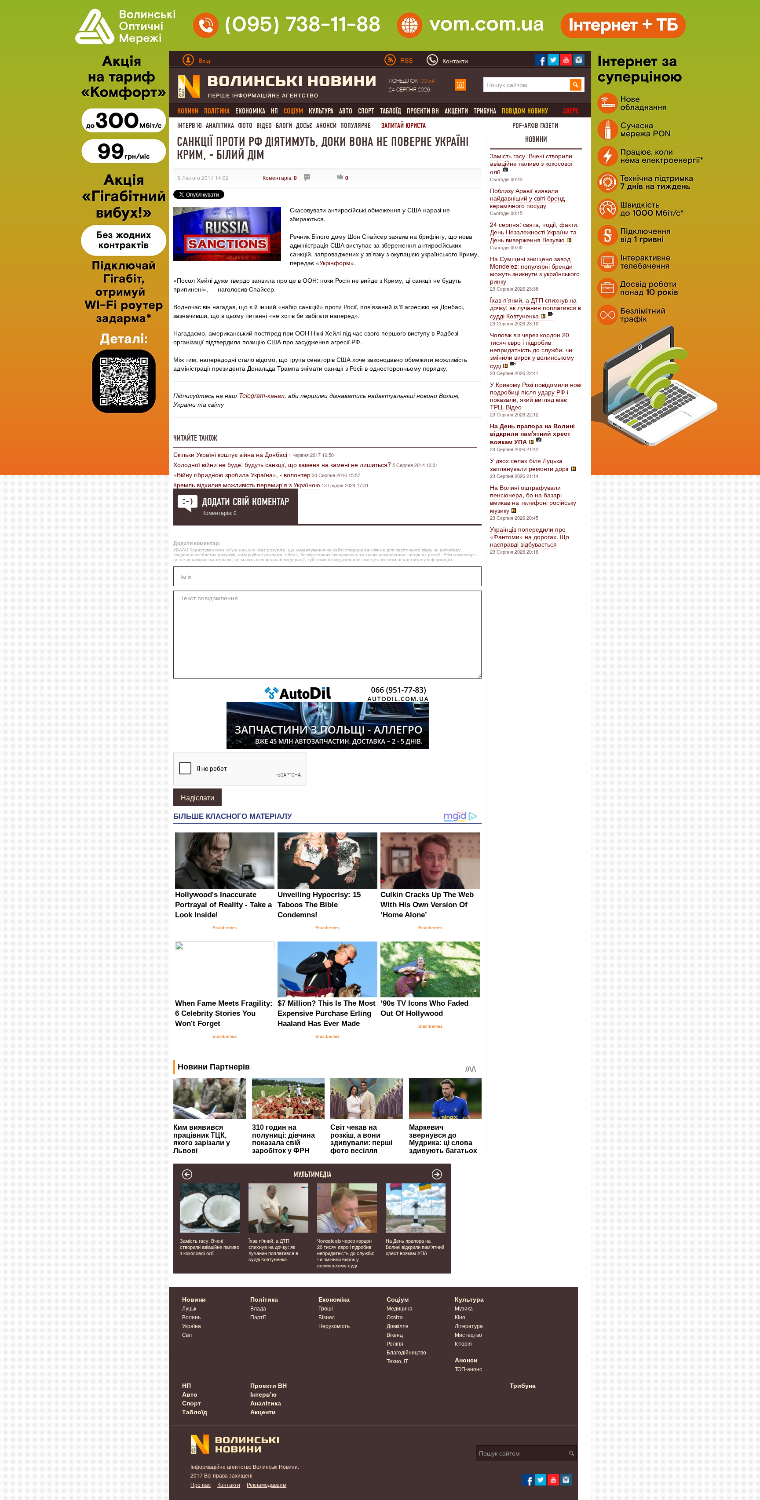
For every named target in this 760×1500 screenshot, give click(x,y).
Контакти (228, 1484)
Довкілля (398, 1325)
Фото (245, 125)
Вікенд (395, 1334)
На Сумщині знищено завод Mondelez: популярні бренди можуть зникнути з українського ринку (535, 269)
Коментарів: (280, 177)
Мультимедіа (312, 1174)
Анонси (326, 125)
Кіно (460, 1317)
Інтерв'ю (189, 125)
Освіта (395, 1317)
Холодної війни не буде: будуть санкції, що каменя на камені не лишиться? (282, 464)
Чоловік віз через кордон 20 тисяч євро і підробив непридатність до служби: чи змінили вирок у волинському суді (532, 350)
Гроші (325, 1308)
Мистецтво (468, 1334)
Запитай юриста (403, 125)
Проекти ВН (423, 111)
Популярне (355, 125)
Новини (536, 139)
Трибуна (485, 111)
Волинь (191, 1317)
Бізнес (326, 1317)
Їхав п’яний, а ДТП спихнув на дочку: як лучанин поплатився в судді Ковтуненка (535, 308)
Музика (464, 1308)
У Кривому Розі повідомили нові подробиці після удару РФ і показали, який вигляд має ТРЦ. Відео (535, 395)
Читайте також (195, 438)
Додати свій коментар (245, 502)
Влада (258, 1308)
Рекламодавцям (266, 1484)
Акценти (456, 111)
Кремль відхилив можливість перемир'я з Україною (246, 484)
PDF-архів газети (535, 125)
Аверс (571, 111)
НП (274, 111)
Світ (187, 1334)
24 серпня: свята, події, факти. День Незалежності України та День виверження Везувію (534, 232)
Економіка (250, 111)
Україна (191, 1325)
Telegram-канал (262, 395)
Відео (264, 125)
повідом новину (525, 111)
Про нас (200, 1484)
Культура (321, 111)
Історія (463, 1343)
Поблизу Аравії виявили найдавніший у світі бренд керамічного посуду (527, 198)
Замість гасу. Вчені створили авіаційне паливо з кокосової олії (531, 163)
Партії (258, 1317)
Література (469, 1325)
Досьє (304, 125)
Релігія (395, 1343)
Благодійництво (406, 1352)
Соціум (398, 1299)
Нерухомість (334, 1325)
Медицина (400, 1308)
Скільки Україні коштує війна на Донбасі (230, 454)
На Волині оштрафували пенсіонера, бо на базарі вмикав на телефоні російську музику (533, 499)
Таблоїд (390, 111)
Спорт (366, 111)
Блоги (284, 125)
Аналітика (220, 125)
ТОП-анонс (468, 1368)
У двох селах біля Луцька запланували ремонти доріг (529, 464)
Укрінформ (335, 262)
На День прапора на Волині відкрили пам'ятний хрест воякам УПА (415, 1246)
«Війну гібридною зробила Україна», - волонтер (242, 474)
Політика (264, 1299)
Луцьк (189, 1308)
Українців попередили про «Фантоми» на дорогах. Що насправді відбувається (529, 536)
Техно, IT (397, 1361)
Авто (345, 111)
